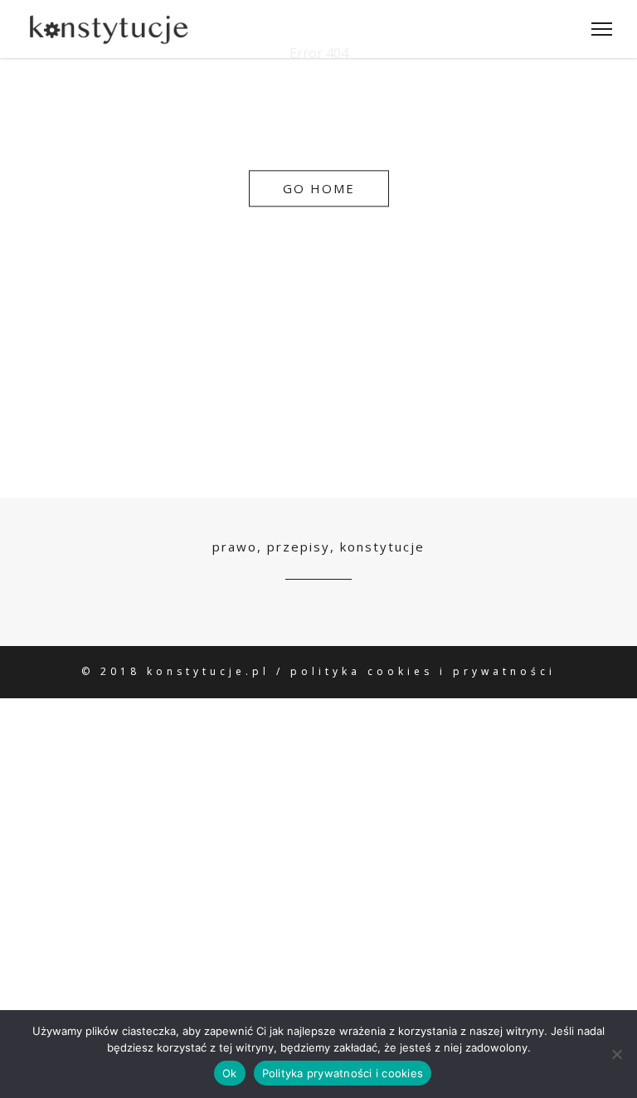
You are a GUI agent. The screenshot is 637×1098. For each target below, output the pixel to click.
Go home (319, 188)
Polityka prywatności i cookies (343, 1073)
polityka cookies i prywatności (423, 671)
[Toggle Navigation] (596, 29)
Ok (229, 1073)
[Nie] (616, 1054)
